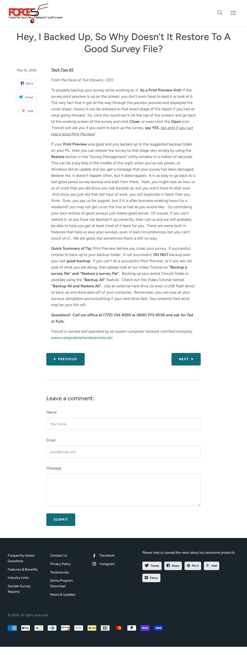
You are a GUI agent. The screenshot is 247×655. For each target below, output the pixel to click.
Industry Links (18, 578)
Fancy (154, 577)
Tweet (155, 565)
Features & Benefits (23, 569)
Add (214, 565)
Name (51, 412)
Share (175, 565)
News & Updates (62, 595)
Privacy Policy (60, 564)
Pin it (195, 565)
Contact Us (58, 555)
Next (184, 359)
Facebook (107, 555)
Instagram (107, 564)
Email (51, 440)
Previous (67, 359)
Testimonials (59, 572)
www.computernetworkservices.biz (82, 337)
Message (54, 468)
